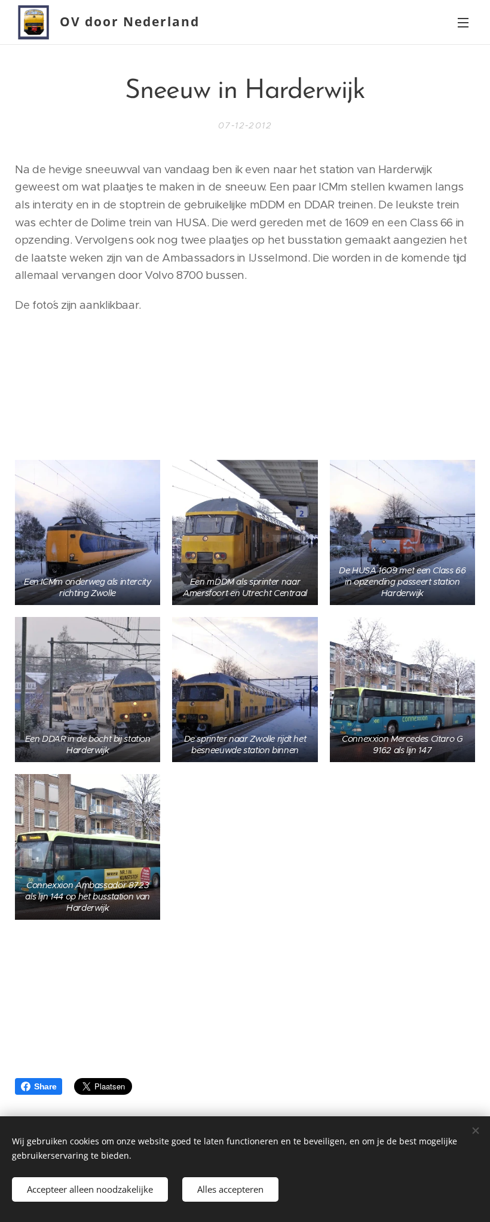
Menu (463, 22)
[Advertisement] (245, 385)
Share (45, 1086)
